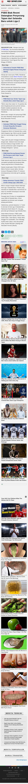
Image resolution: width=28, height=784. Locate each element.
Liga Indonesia (8, 235)
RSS (18, 775)
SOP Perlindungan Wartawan (13, 774)
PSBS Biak (5, 49)
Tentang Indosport (7, 770)
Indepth (14, 5)
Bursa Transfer (6, 5)
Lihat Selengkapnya (21, 760)
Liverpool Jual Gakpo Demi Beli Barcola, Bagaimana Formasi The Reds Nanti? (14, 742)
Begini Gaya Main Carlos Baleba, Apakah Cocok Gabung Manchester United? (13, 724)
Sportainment (22, 5)
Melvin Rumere (18, 76)
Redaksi (16, 770)
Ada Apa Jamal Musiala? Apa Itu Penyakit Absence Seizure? (12, 719)
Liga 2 (14, 235)
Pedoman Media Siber (13, 772)
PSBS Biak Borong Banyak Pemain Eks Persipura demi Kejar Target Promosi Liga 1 (14, 155)
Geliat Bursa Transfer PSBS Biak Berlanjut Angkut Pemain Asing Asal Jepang (14, 69)
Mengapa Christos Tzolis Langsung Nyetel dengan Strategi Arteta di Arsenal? (13, 731)
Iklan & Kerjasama (11, 775)
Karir (21, 770)
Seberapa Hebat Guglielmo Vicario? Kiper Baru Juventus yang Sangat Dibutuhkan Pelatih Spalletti (13, 737)
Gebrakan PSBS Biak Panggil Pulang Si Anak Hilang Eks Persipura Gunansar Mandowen (14, 126)
